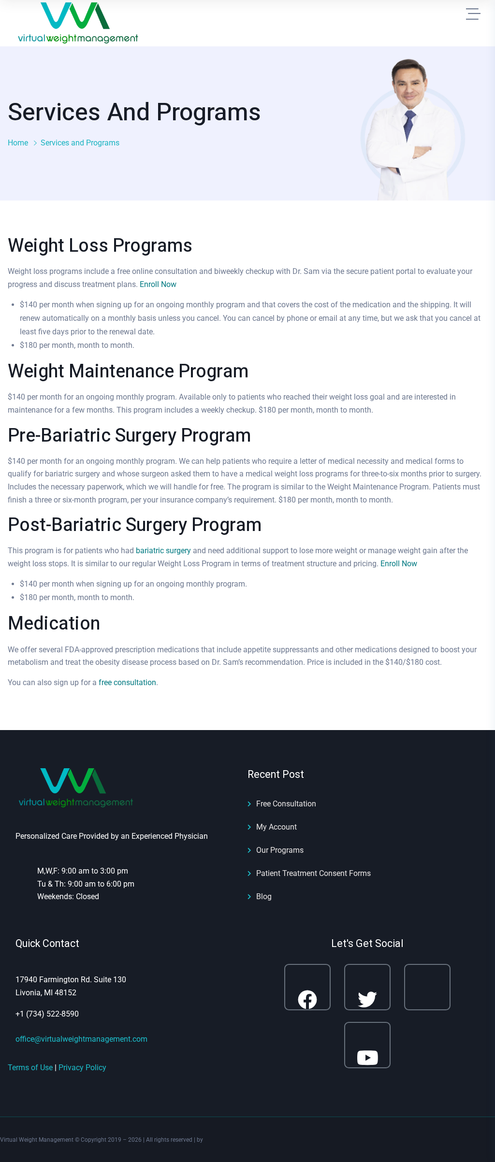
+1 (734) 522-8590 (47, 1014)
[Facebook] (307, 987)
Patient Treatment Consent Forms (313, 873)
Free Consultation (286, 803)
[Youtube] (367, 1045)
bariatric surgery (163, 550)
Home (18, 142)
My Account (276, 827)
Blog (264, 896)
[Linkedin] (427, 987)
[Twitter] (367, 987)
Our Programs (280, 850)
